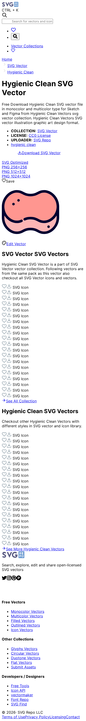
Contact (73, 717)
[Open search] (15, 36)
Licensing (58, 717)
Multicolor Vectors (27, 616)
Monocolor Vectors (27, 611)
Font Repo (20, 699)
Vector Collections (27, 46)
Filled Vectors (23, 620)
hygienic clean (23, 144)
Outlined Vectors (25, 625)
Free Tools (20, 685)
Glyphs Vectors (24, 648)
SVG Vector (47, 131)
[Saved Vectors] (13, 31)
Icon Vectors (22, 629)
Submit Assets (23, 667)
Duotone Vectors (25, 658)
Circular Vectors (25, 653)
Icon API (18, 690)
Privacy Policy (37, 717)
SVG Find (19, 704)
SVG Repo (42, 140)
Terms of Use (13, 717)
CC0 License (40, 135)
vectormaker (22, 695)
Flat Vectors (21, 662)
